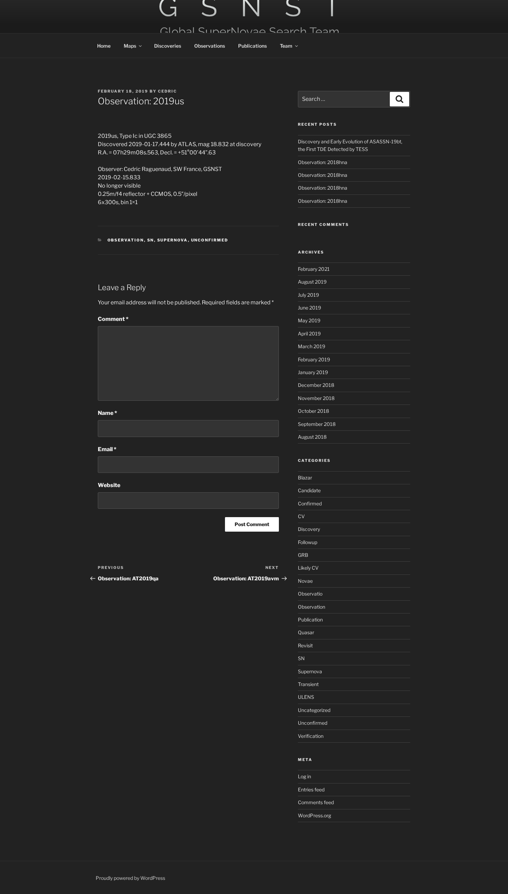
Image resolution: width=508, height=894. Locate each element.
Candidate (309, 490)
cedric (167, 91)
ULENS (306, 697)
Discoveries (167, 46)
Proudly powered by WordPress (130, 878)
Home (104, 46)
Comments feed (316, 802)
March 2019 (311, 346)
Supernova (172, 240)
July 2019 (308, 295)
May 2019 (309, 320)
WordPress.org (314, 815)
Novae (305, 581)
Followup (307, 542)
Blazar (305, 478)
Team (286, 46)
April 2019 (309, 333)
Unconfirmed (209, 240)
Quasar (306, 632)
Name (107, 413)
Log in (304, 776)
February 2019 (314, 359)
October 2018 (313, 411)
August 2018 (312, 437)
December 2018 (316, 385)
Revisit (305, 645)
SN (150, 240)
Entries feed (311, 789)
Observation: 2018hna (322, 162)
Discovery (309, 529)
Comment (113, 319)
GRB (303, 555)
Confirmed (310, 503)
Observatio (310, 594)
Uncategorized (314, 710)
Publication (310, 619)
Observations (209, 46)
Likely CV (308, 568)
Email (107, 449)
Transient (308, 684)
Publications (252, 46)
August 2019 (312, 282)
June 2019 (309, 308)
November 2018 (316, 398)
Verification (310, 736)
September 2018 (317, 424)
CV (301, 516)
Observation (125, 240)
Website (109, 485)
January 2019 (313, 372)
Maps (130, 46)
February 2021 (314, 269)
